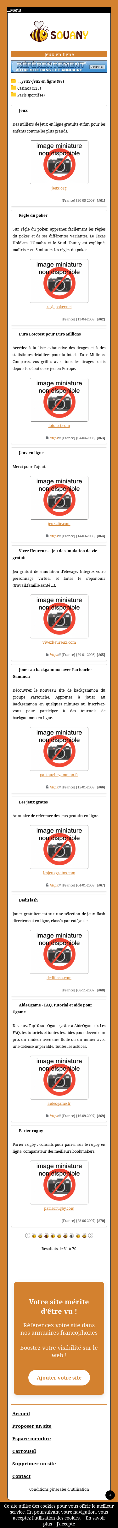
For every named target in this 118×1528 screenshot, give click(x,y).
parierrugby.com (59, 1208)
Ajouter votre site (59, 1377)
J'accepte (66, 1524)
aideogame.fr (59, 1103)
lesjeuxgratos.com (59, 873)
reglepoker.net (59, 306)
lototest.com (59, 425)
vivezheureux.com (59, 642)
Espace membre (31, 1438)
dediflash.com (59, 977)
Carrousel (24, 1451)
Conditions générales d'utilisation (59, 1489)
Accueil (21, 1413)
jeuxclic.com (59, 523)
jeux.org (59, 188)
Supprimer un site (34, 1463)
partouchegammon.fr (59, 774)
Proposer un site (32, 1426)
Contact (21, 1476)
